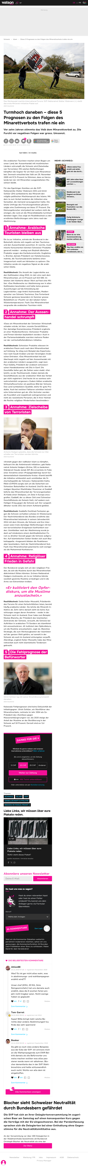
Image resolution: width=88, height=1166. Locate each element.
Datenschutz (73, 1157)
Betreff (8, 912)
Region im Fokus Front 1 (17, 805)
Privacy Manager (44, 1160)
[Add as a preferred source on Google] (41, 141)
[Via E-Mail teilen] (17, 141)
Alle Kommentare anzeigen (28, 1092)
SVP (26, 796)
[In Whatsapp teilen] (11, 141)
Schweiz (7, 39)
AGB (62, 1157)
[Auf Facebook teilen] (6, 141)
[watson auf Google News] (55, 141)
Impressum (51, 1157)
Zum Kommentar (18, 1006)
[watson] (8, 2)
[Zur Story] (44, 1124)
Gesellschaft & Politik (17, 801)
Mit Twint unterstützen (31, 779)
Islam (15, 39)
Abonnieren (42, 878)
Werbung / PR (29, 1157)
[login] (3, 1162)
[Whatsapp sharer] (14, 862)
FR (80, 3)
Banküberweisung (37, 785)
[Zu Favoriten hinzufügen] (29, 141)
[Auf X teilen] (11, 862)
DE (74, 3)
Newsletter (14, 1157)
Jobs (41, 1157)
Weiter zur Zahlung (28, 773)
